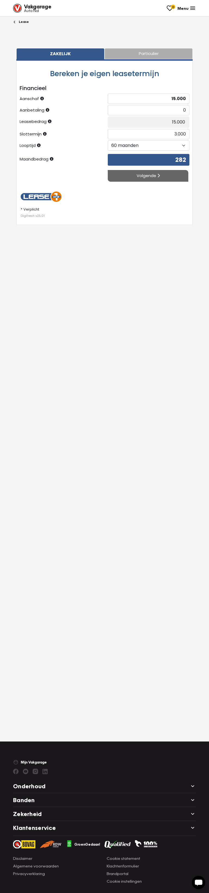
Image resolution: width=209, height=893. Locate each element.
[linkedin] (45, 771)
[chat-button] (198, 882)
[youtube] (25, 771)
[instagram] (35, 771)
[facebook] (16, 771)
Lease (23, 21)
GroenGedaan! (87, 844)
